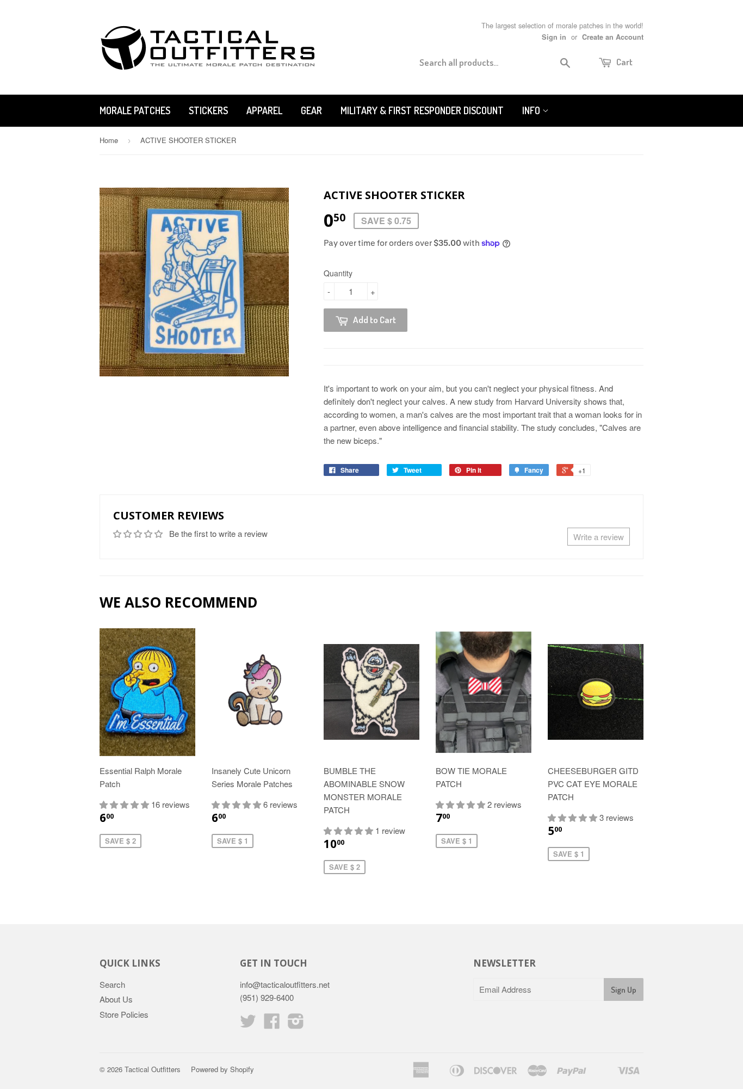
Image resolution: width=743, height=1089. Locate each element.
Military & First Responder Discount (422, 110)
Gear (311, 110)
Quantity (338, 273)
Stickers (208, 110)
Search (112, 984)
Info (532, 110)
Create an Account (612, 37)
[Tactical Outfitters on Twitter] (248, 1024)
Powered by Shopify (222, 1069)
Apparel (264, 110)
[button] (125, 804)
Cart (624, 61)
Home (109, 140)
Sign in (554, 37)
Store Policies (124, 1014)
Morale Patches (135, 110)
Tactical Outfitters (153, 1069)
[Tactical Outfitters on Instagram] (296, 1024)
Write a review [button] (598, 536)
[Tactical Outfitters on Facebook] (272, 1024)
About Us (116, 999)
